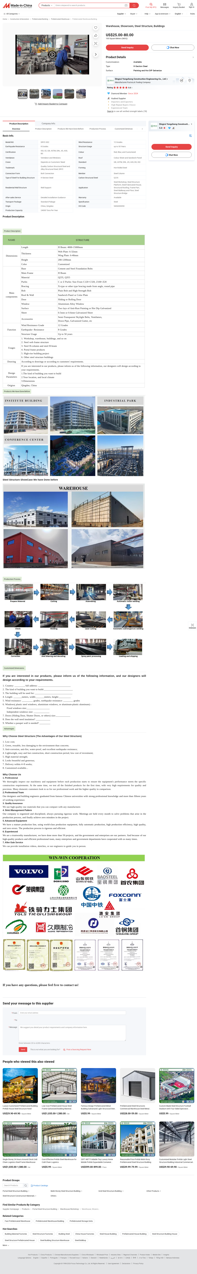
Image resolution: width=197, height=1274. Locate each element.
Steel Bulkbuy (80, 1240)
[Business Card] (190, 135)
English (36, 1258)
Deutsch (94, 1258)
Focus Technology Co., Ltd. (81, 1263)
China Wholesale (87, 1255)
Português (54, 1258)
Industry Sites (116, 1255)
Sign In (110, 111)
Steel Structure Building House (164, 1234)
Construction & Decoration (19, 19)
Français (63, 1258)
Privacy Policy (138, 1263)
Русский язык (75, 1258)
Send (23, 1049)
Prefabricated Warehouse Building (84, 19)
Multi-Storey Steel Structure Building (65, 1191)
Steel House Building (108, 1234)
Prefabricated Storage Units (81, 1221)
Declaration (126, 1263)
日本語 (127, 1258)
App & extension (161, 13)
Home (5, 19)
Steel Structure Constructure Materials (18, 1195)
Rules (192, 13)
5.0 (161, 128)
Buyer (132, 13)
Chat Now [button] (174, 47)
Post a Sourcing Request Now (77, 1049)
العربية (113, 1258)
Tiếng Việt (159, 1258)
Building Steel (64, 1234)
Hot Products (33, 1255)
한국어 (120, 1258)
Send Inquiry (127, 47)
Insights (166, 1255)
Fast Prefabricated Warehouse (17, 1221)
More (5, 1245)
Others (53, 1195)
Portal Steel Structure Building (15, 1191)
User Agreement (113, 1263)
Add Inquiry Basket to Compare (52, 103)
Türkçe (150, 1258)
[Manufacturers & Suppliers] (17, 5)
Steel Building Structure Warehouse (54, 1240)
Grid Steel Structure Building (110, 1191)
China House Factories (84, 1234)
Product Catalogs (40, 1185)
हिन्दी (134, 1258)
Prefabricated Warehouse (60, 19)
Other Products (152, 1191)
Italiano (85, 1258)
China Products (46, 1255)
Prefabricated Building (40, 19)
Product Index (145, 1255)
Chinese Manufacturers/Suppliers (67, 1255)
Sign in (191, 7)
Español (44, 1258)
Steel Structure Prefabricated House (20, 1240)
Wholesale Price (102, 1255)
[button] (137, 128)
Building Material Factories (16, 1234)
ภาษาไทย (142, 1258)
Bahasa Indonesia (172, 1258)
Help (146, 13)
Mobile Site (157, 1255)
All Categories (12, 13)
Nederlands (103, 1258)
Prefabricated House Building (134, 1234)
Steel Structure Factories (43, 1234)
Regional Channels (130, 1255)
